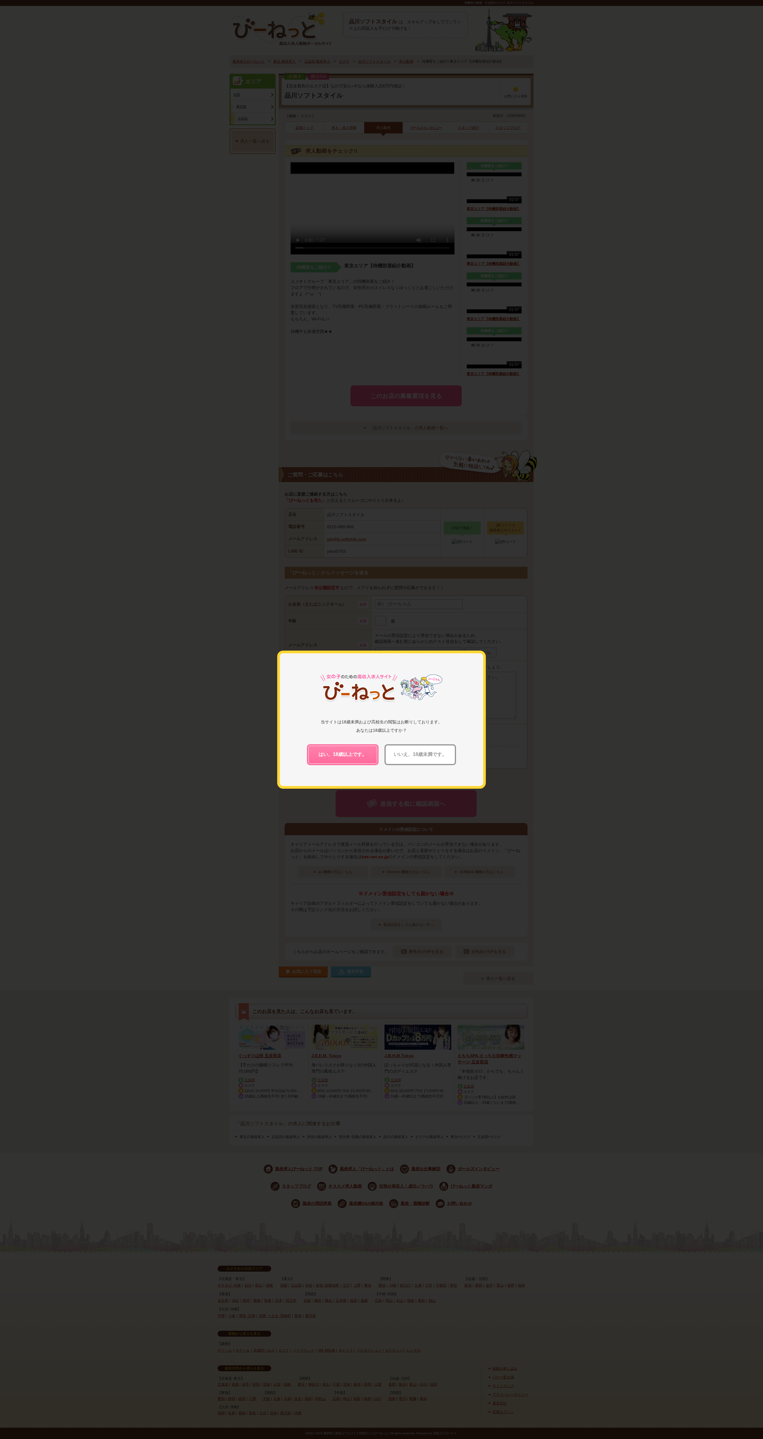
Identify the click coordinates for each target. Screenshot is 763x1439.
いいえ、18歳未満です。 (420, 754)
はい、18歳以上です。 (343, 754)
